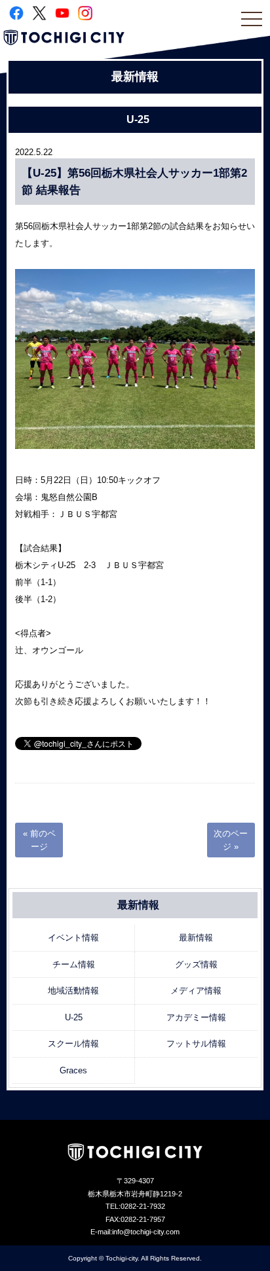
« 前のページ (39, 840)
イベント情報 (73, 937)
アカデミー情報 (196, 1017)
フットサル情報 (196, 1043)
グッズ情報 (196, 964)
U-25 (74, 1017)
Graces (73, 1070)
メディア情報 (196, 990)
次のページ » (231, 840)
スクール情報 (73, 1043)
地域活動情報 (73, 990)
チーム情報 (73, 964)
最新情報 (196, 937)
